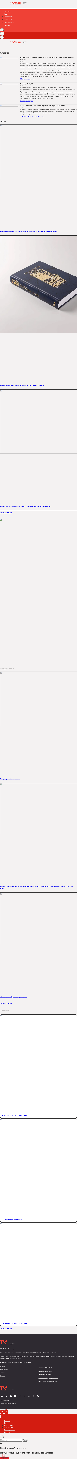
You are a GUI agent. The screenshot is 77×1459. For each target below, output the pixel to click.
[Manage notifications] (3, 1455)
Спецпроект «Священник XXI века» (47, 1381)
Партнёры (2, 1372)
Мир (6, 14)
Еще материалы (6, 513)
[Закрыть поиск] (2, 1436)
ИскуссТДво (8, 16)
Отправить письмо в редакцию (8, 1403)
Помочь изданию (4, 1400)
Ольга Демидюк (26, 101)
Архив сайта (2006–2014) (45, 1371)
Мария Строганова (27, 79)
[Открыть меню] (2, 34)
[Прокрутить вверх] (2, 1412)
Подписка (2, 1376)
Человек (7, 11)
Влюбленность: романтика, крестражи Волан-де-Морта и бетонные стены (25, 506)
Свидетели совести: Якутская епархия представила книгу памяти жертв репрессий (28, 231)
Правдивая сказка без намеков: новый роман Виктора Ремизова (22, 385)
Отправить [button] (4, 1458)
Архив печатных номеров (45, 1374)
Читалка (7, 25)
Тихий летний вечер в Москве (14, 1323)
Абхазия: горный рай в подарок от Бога (13, 997)
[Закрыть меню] (0, 1416)
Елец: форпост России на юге (10, 779)
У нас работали (4, 1369)
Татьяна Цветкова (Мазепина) (32, 116)
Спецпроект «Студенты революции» (48, 1378)
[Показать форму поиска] (2, 29)
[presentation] (38, 943)
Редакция (2, 1366)
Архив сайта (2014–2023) (45, 1367)
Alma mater (8, 19)
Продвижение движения (12, 1219)
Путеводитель (9, 22)
